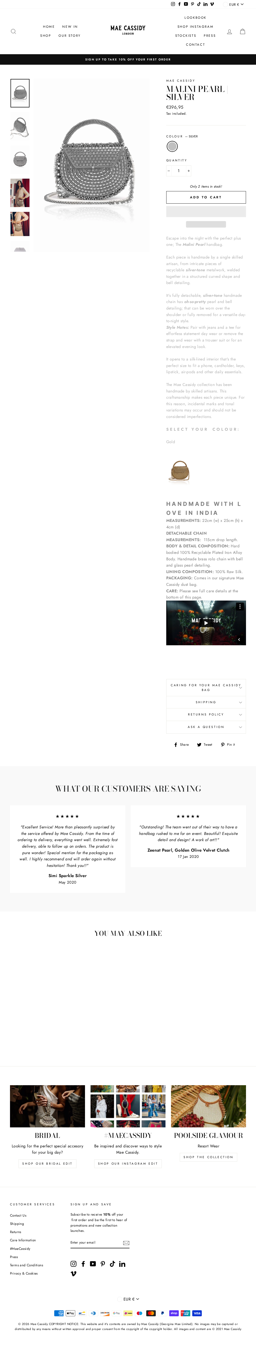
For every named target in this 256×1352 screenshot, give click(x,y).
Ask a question (206, 727)
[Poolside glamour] (208, 1106)
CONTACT (195, 44)
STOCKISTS (185, 35)
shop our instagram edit (128, 1163)
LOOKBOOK (195, 17)
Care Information (23, 1240)
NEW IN (70, 26)
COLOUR (182, 136)
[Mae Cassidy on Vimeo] (73, 1274)
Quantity (177, 160)
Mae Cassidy (181, 80)
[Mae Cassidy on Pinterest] (103, 1264)
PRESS (210, 35)
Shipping (206, 702)
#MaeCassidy (20, 1248)
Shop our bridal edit (47, 1163)
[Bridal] (47, 1106)
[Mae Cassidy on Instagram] (73, 1264)
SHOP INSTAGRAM (196, 26)
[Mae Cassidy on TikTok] (113, 1264)
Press (14, 1256)
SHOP (45, 35)
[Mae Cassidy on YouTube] (93, 1264)
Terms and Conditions (26, 1265)
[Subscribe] (126, 1243)
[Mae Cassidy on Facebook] (83, 1264)
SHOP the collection (208, 1157)
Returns (15, 1231)
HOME (49, 26)
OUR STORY (69, 35)
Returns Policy (206, 714)
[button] (206, 211)
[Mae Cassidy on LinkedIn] (122, 1264)
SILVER (172, 146)
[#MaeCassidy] (128, 1106)
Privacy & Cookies (24, 1273)
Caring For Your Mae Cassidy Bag (206, 687)
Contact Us (18, 1215)
